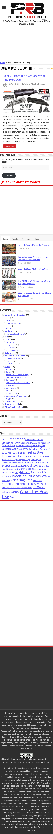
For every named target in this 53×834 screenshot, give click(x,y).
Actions (27, 84)
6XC (38, 443)
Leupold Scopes (31, 465)
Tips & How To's (12, 401)
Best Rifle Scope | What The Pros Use (33, 245)
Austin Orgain (40, 448)
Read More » (9, 146)
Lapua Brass (16, 466)
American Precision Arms (27, 445)
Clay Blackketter (42, 457)
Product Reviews (12, 364)
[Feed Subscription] (52, 68)
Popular (15, 239)
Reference (9, 353)
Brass (8, 318)
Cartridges (10, 380)
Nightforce (22, 472)
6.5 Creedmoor (13, 439)
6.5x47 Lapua (31, 440)
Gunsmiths (10, 385)
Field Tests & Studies (13, 358)
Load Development (13, 323)
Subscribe (9, 176)
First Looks (10, 361)
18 (6, 86)
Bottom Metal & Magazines (16, 377)
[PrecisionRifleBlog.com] (26, 10)
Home (2, 63)
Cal (6, 84)
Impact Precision (32, 462)
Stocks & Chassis (12, 393)
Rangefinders (10, 345)
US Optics (39, 487)
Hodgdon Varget (24, 460)
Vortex (15, 492)
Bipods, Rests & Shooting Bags (17, 375)
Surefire (5, 488)
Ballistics (9, 331)
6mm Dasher (21, 442)
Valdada (6, 492)
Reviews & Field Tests (15, 356)
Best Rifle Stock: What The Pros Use (33, 269)
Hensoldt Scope (10, 459)
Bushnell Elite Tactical (21, 456)
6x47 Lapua (32, 443)
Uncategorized (12, 404)
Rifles (7, 366)
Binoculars (10, 342)
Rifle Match (37, 480)
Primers (9, 328)
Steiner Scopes (38, 483)
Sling (7, 390)
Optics (8, 339)
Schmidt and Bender (15, 484)
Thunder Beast (26, 488)
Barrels (8, 372)
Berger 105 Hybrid (10, 453)
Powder (9, 326)
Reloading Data (21, 480)
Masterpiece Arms (41, 469)
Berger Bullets (27, 452)
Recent (5, 239)
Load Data (45, 466)
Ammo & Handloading (15, 315)
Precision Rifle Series (29, 476)
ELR (6, 337)
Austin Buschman (20, 449)
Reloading (6, 480)
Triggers (9, 398)
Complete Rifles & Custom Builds (18, 383)
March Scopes (26, 468)
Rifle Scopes (10, 347)
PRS (48, 476)
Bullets (8, 320)
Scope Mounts (11, 388)
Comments (26, 239)
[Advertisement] (26, 44)
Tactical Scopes (14, 488)
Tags (37, 239)
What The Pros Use (38, 84)
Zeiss (12, 497)
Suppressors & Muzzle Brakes (16, 396)
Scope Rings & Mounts (14, 350)
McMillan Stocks (8, 473)
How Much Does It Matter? (15, 334)
